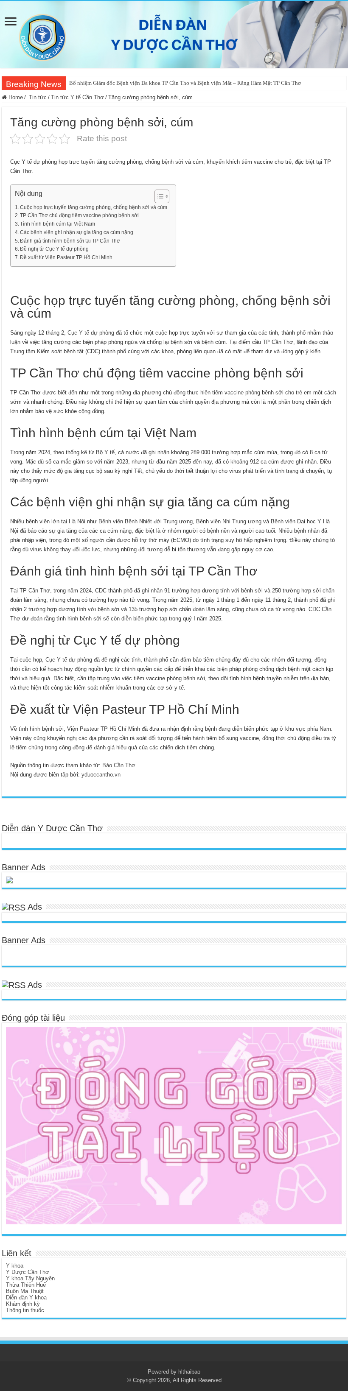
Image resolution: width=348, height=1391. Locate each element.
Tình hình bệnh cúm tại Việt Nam (57, 223)
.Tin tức (37, 97)
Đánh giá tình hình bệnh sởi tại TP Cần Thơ (70, 240)
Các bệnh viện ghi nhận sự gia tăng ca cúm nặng (76, 232)
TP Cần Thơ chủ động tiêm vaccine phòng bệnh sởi (79, 215)
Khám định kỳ (23, 1304)
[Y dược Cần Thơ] (174, 34)
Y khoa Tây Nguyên (30, 1278)
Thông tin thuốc (25, 1310)
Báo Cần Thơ (118, 765)
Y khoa (14, 1266)
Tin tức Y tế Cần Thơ (77, 97)
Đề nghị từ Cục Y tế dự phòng (54, 248)
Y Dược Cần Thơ (27, 1272)
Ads (35, 906)
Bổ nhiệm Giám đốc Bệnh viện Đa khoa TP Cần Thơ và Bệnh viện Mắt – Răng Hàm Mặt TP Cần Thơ (185, 83)
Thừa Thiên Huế (26, 1285)
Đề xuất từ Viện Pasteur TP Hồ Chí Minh (66, 257)
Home (15, 97)
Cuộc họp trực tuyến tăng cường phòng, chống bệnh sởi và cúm (93, 207)
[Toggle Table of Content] (157, 196)
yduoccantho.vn (101, 774)
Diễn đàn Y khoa (26, 1297)
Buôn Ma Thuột (25, 1291)
